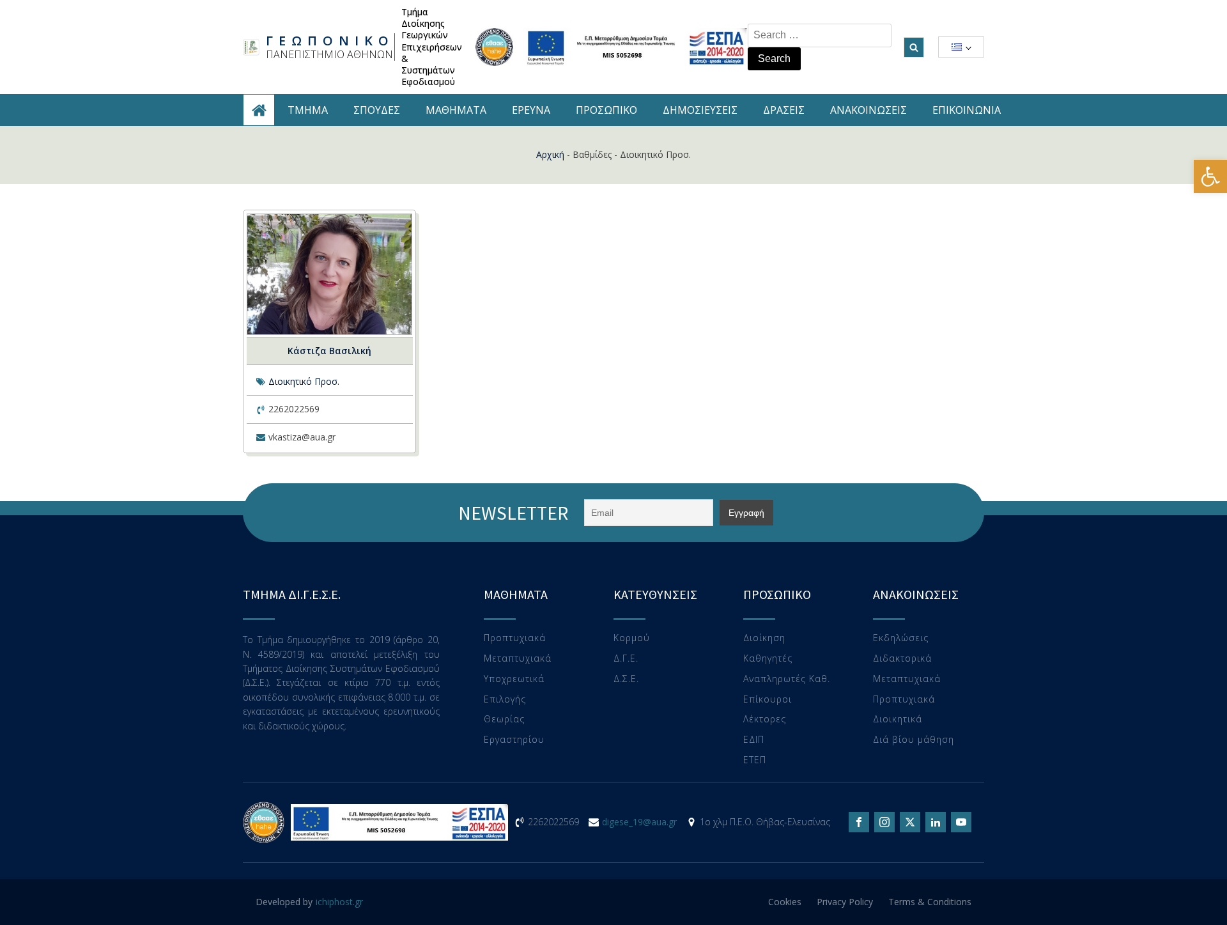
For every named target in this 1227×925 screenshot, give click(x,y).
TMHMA (308, 110)
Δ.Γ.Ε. (626, 658)
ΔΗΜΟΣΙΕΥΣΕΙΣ (700, 110)
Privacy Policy (845, 902)
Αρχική (550, 154)
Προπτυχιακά (515, 638)
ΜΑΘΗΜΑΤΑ (456, 110)
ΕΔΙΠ (753, 740)
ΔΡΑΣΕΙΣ (784, 110)
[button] (1210, 176)
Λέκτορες (764, 719)
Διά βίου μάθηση (913, 740)
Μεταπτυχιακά (518, 658)
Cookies (784, 902)
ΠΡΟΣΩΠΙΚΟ (606, 110)
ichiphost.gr (339, 902)
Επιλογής (505, 699)
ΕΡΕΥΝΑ (531, 110)
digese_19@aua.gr (639, 822)
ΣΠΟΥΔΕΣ (376, 110)
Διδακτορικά (902, 658)
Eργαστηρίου (514, 740)
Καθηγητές (767, 658)
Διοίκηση (764, 638)
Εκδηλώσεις (901, 638)
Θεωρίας (504, 719)
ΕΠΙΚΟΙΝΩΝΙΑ (966, 110)
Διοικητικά (897, 719)
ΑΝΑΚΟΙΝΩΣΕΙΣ (868, 110)
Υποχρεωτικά (514, 679)
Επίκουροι (767, 699)
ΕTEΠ (754, 760)
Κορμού (632, 638)
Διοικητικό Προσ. (303, 381)
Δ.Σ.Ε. (626, 679)
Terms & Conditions (929, 902)
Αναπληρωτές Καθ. (786, 679)
